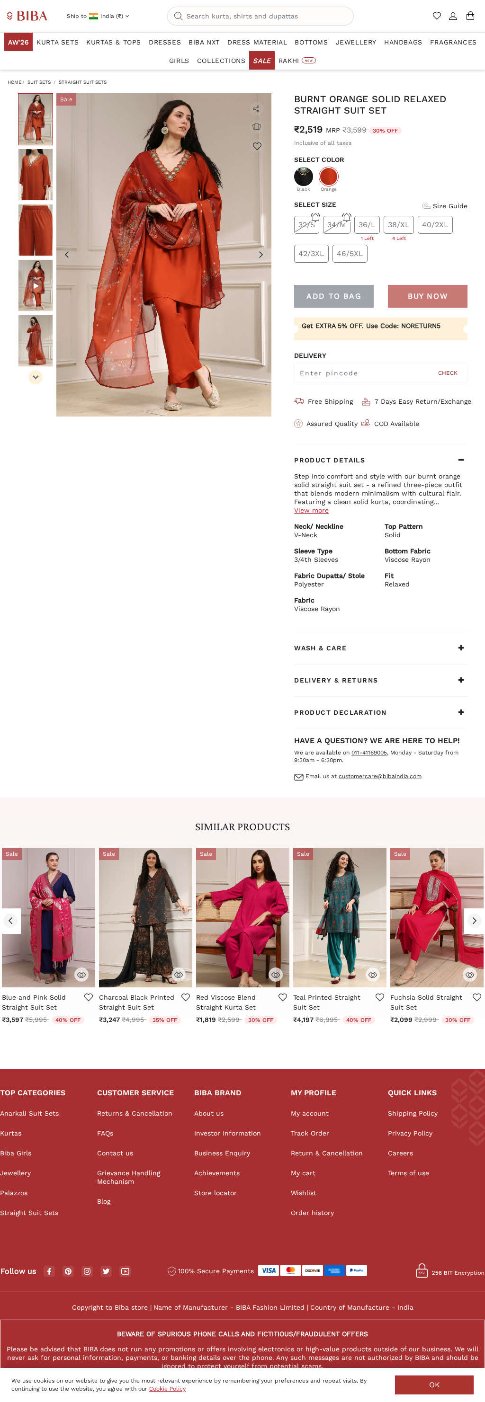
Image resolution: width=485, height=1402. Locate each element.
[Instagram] (87, 1272)
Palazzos (13, 1193)
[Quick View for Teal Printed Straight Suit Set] (373, 974)
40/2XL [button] (435, 224)
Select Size (315, 204)
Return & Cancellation (327, 1153)
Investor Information (227, 1133)
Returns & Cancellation (134, 1113)
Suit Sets (39, 82)
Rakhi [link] (295, 60)
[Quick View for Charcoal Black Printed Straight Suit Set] (178, 974)
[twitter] (106, 1272)
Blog (103, 1201)
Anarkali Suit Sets (29, 1113)
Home (14, 82)
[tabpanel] (164, 255)
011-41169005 (369, 752)
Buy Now (428, 296)
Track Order (310, 1133)
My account (310, 1113)
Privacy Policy (410, 1133)
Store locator (215, 1193)
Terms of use (408, 1173)
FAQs (105, 1133)
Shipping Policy (413, 1113)
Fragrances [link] (453, 42)
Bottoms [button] (311, 42)
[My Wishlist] (438, 20)
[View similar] (257, 127)
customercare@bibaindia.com (380, 776)
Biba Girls (15, 1153)
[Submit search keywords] (178, 17)
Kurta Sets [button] (57, 42)
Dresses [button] (165, 42)
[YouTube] (125, 1272)
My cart (303, 1173)
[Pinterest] (68, 1272)
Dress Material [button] (257, 42)
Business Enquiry (222, 1153)
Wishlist (303, 1193)
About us (209, 1113)
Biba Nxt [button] (204, 42)
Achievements (217, 1173)
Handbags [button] (403, 42)
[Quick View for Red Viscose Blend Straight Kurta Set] (276, 974)
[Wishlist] (257, 146)
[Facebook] (49, 1272)
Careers (400, 1153)
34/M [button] (336, 224)
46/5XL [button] (350, 253)
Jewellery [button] (356, 42)
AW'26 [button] (18, 42)
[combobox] (260, 16)
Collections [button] (221, 60)
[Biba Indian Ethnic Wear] (27, 16)
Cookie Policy (167, 1388)
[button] (453, 20)
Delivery (310, 355)
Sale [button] (261, 60)
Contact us (115, 1153)
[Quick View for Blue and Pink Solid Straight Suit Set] (81, 974)
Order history (312, 1212)
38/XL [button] (399, 227)
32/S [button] (306, 224)
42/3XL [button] (311, 253)
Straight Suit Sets (83, 82)
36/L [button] (367, 227)
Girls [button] (179, 60)
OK (434, 1384)
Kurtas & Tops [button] (113, 42)
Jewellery (15, 1173)
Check (448, 373)
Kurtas (10, 1133)
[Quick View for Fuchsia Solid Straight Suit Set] (470, 974)
